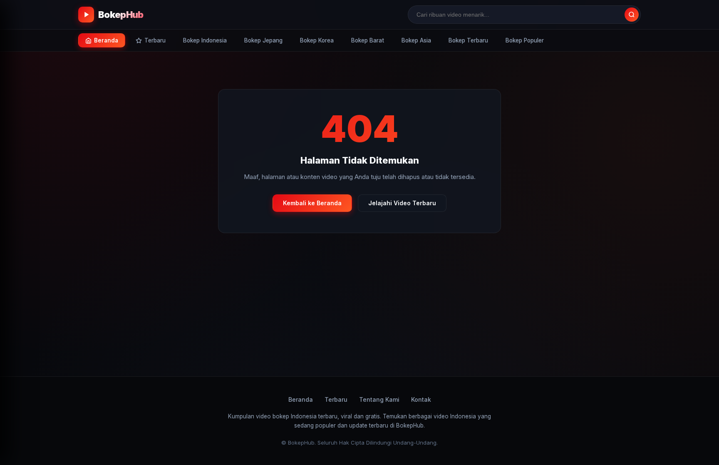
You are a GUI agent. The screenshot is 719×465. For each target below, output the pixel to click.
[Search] (632, 14)
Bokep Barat (367, 40)
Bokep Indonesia (205, 40)
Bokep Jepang (263, 40)
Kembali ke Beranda (312, 202)
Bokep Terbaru (468, 40)
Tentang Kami (379, 399)
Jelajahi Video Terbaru (402, 202)
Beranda (300, 399)
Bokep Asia (416, 40)
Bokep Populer (525, 40)
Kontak (421, 399)
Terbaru (336, 399)
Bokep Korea (317, 40)
